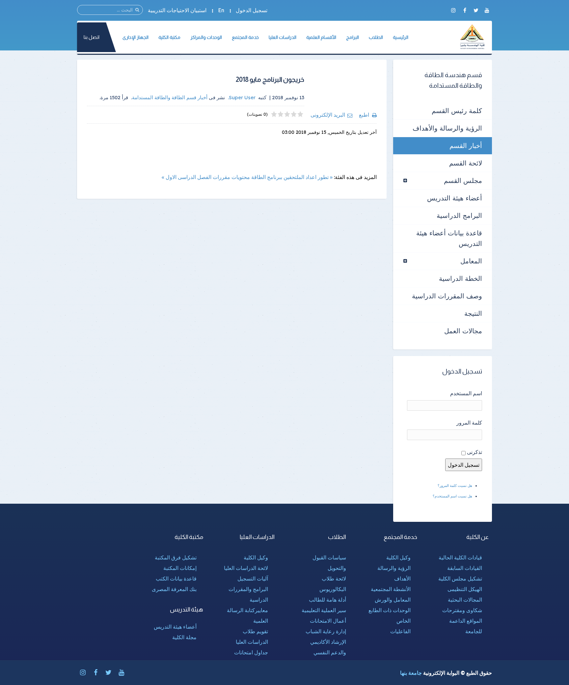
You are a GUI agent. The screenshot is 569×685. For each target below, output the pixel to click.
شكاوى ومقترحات (462, 610)
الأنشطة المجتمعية (391, 589)
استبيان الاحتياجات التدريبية (177, 10)
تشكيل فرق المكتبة (176, 557)
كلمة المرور (469, 422)
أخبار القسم (465, 145)
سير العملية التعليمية (324, 610)
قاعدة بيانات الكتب (176, 578)
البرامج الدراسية (459, 215)
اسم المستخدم (466, 393)
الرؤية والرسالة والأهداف (447, 128)
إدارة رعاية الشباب (326, 631)
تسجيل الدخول (251, 10)
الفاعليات (400, 631)
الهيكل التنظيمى (464, 589)
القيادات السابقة (464, 568)
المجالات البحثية (465, 599)
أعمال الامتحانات (328, 620)
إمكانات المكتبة (180, 568)
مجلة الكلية (184, 637)
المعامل (471, 261)
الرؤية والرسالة (394, 568)
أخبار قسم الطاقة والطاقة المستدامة (169, 97)
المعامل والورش (393, 599)
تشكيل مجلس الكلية (460, 578)
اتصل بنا (91, 37)
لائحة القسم (465, 163)
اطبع (364, 114)
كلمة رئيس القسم (457, 110)
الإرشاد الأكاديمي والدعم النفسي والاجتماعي (328, 652)
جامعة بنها (411, 673)
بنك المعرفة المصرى (174, 589)
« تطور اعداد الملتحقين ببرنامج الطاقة (292, 177)
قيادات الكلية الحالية (460, 557)
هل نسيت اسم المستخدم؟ (452, 496)
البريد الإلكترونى (328, 114)
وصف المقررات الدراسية (447, 296)
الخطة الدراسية (460, 278)
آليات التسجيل (252, 578)
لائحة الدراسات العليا (246, 568)
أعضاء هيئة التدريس (454, 198)
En (221, 10)
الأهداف (402, 578)
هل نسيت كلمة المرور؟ (455, 485)
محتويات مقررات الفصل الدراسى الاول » (206, 177)
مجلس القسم (463, 180)
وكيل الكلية (398, 557)
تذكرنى (474, 452)
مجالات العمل (463, 331)
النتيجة (473, 313)
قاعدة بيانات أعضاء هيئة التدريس (449, 238)
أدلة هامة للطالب (327, 599)
